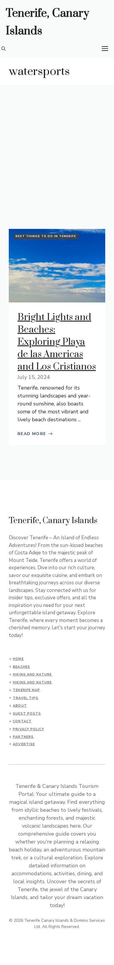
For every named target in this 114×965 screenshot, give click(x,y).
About (20, 705)
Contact (22, 721)
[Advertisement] (57, 145)
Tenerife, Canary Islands (47, 22)
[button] (3, 49)
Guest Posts (27, 713)
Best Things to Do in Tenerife (45, 236)
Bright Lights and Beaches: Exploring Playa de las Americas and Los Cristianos (57, 342)
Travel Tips (25, 698)
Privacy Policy (28, 729)
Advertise (24, 744)
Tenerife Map (26, 690)
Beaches (21, 667)
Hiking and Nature (32, 674)
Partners (23, 737)
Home (18, 659)
